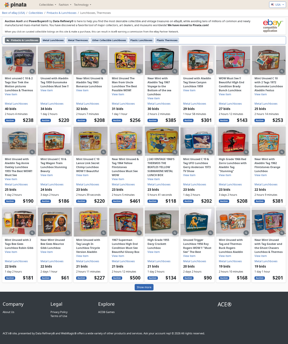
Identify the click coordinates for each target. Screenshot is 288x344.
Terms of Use (58, 316)
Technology (81, 4)
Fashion (64, 4)
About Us (8, 312)
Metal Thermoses (78, 40)
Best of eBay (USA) (13, 13)
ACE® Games (106, 312)
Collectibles (46, 4)
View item (11, 94)
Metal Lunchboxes (53, 40)
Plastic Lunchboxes (141, 40)
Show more (144, 287)
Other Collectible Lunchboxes (109, 40)
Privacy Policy (59, 312)
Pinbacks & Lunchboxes (61, 13)
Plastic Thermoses (167, 40)
